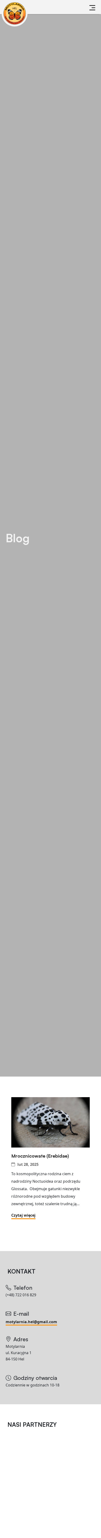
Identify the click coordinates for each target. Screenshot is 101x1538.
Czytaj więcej (23, 1215)
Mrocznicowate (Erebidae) (40, 1156)
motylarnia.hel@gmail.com (31, 1321)
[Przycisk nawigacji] (92, 8)
